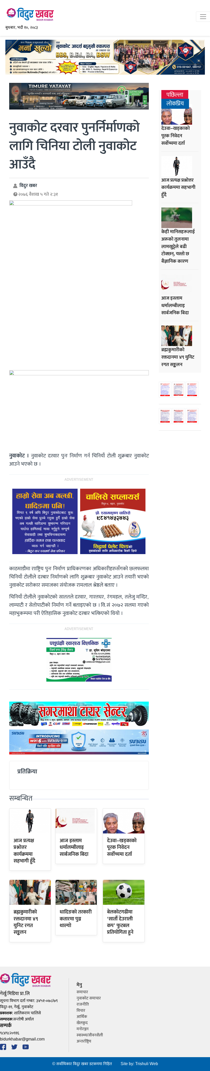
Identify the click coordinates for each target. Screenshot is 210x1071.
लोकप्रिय (175, 103)
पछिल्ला (174, 95)
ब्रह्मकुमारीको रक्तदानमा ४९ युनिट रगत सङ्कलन (26, 922)
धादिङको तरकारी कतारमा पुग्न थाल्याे (76, 919)
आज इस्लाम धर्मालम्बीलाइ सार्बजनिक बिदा (74, 847)
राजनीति (83, 1004)
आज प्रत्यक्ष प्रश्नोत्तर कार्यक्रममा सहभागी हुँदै (24, 850)
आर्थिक (82, 1016)
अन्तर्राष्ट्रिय (84, 1041)
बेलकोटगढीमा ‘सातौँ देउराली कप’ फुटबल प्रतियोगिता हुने (120, 922)
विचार (81, 1010)
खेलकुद (82, 1022)
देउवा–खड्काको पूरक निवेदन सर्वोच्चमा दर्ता (121, 847)
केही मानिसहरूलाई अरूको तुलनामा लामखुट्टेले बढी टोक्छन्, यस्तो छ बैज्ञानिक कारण (178, 246)
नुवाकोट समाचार (89, 998)
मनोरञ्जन (83, 1029)
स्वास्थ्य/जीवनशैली (90, 1035)
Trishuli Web (146, 1063)
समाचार (82, 992)
